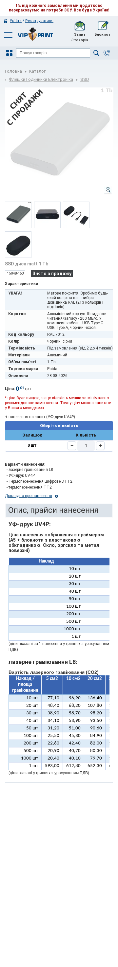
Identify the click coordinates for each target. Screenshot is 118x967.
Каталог (37, 71)
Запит (79, 37)
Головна (13, 71)
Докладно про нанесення (28, 495)
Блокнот (102, 34)
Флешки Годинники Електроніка (41, 79)
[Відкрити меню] (10, 53)
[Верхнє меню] (8, 34)
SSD (84, 79)
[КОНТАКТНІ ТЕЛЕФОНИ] (107, 53)
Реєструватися (39, 21)
